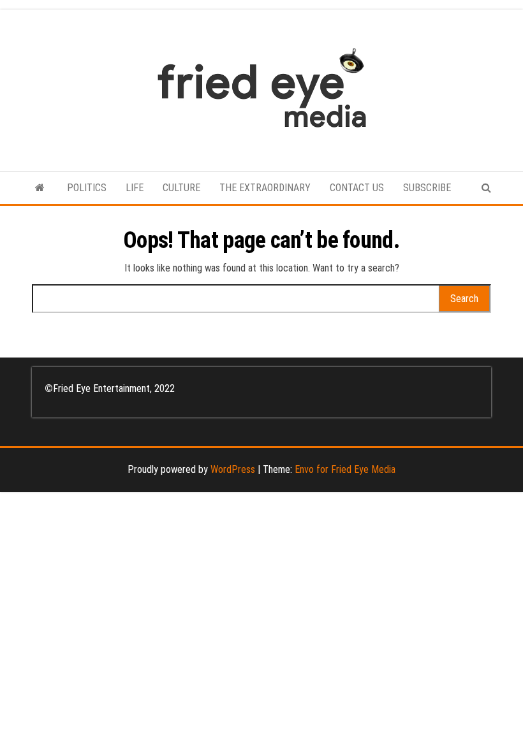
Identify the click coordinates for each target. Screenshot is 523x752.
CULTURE (181, 188)
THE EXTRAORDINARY (265, 188)
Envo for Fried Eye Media (345, 469)
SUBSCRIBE (427, 188)
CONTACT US (357, 188)
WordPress (232, 469)
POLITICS (87, 188)
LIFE (135, 188)
